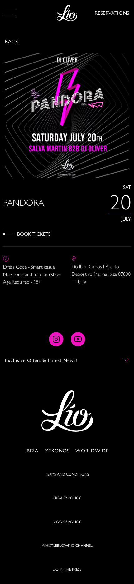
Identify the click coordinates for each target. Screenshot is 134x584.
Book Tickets (33, 233)
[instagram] (56, 339)
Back (12, 41)
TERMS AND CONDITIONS (67, 474)
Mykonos (57, 450)
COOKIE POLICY (67, 521)
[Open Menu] (11, 13)
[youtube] (78, 339)
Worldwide (91, 450)
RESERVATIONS (112, 12)
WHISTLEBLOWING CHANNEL (67, 545)
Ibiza (32, 450)
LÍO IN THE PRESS (67, 569)
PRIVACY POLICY (67, 498)
